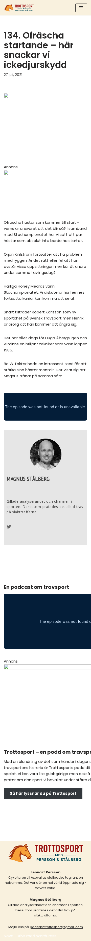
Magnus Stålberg (28, 479)
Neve (8, 935)
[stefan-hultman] (45, 173)
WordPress (46, 935)
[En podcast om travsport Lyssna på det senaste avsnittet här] (19, 8)
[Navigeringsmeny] (81, 8)
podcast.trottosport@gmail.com (56, 927)
